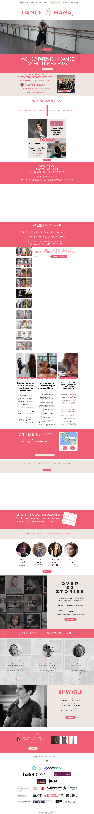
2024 (35, 82)
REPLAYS (72, 252)
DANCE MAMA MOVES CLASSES (35, 75)
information (70, 394)
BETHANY (55, 560)
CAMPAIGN (48, 80)
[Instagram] (69, 3)
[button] (77, 2)
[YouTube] (72, 3)
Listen (60, 610)
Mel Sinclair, (28, 417)
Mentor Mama (24, 413)
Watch (58, 614)
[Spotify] (75, 3)
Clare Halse (69, 418)
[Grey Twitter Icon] (66, 3)
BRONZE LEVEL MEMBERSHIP (58, 250)
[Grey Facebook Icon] (63, 3)
